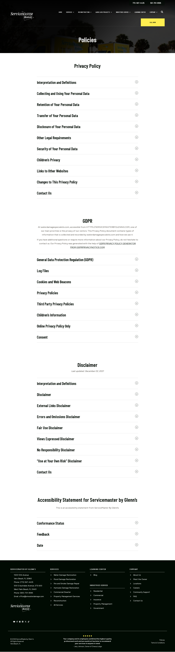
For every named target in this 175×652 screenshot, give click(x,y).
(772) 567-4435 (26, 582)
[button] (162, 12)
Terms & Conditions (158, 643)
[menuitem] (138, 2)
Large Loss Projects (102, 12)
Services (69, 12)
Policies (162, 640)
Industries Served (122, 12)
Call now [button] (153, 22)
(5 (21, 593)
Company (152, 12)
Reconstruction (83, 12)
